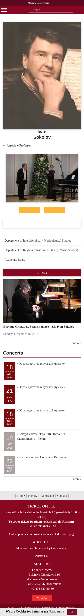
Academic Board (14, 259)
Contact (62, 495)
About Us (42, 542)
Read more (56, 611)
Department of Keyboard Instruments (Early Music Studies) (41, 250)
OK (72, 612)
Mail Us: (42, 564)
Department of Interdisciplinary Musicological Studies (37, 240)
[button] (9, 310)
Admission (47, 495)
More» (77, 343)
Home (21, 495)
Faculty (32, 495)
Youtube (42, 598)
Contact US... (42, 556)
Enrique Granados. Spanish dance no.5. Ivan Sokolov (38, 326)
